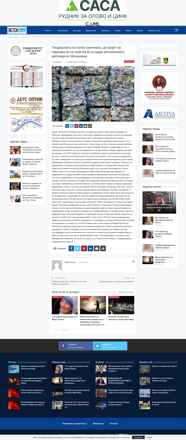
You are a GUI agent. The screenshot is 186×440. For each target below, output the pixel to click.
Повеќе (149, 437)
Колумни (105, 30)
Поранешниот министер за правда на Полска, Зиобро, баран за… (32, 161)
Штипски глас (154, 30)
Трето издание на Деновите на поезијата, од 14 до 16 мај (32, 197)
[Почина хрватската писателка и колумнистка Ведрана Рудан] (13, 381)
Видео (140, 30)
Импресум (98, 424)
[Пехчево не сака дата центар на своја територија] (121, 305)
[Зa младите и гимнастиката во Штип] (144, 405)
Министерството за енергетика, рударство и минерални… (75, 380)
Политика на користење (74, 424)
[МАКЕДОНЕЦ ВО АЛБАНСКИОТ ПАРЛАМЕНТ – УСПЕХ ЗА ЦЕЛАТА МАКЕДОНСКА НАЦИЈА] (101, 381)
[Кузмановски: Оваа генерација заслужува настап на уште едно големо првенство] (15, 150)
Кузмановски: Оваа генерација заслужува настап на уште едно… (32, 149)
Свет (159, 201)
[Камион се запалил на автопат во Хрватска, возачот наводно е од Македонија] (15, 186)
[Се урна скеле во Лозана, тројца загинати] (101, 405)
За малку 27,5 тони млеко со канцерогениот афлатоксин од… (77, 404)
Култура (76, 30)
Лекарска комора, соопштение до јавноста (116, 281)
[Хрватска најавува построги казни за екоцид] (13, 369)
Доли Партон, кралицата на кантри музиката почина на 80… (165, 137)
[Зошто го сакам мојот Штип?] (144, 369)
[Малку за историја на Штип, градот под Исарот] (144, 393)
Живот (129, 30)
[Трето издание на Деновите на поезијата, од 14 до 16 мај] (15, 198)
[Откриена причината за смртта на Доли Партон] (147, 173)
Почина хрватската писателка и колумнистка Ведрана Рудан (34, 380)
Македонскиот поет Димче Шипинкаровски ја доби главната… (120, 368)
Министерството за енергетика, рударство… (163, 259)
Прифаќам (138, 437)
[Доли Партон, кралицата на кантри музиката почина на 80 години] (147, 137)
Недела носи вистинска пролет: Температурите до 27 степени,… (32, 173)
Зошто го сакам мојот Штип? (164, 366)
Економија (63, 30)
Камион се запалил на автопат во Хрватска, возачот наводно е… (31, 185)
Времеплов (91, 30)
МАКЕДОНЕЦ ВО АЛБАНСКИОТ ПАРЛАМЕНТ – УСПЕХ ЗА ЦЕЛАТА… (120, 380)
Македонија (129, 61)
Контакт (114, 424)
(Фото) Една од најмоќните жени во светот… (164, 220)
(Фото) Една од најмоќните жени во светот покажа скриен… (165, 148)
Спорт (117, 30)
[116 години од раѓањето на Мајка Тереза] (65, 305)
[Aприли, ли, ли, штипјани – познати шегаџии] (144, 381)
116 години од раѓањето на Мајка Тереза (163, 233)
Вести (48, 30)
